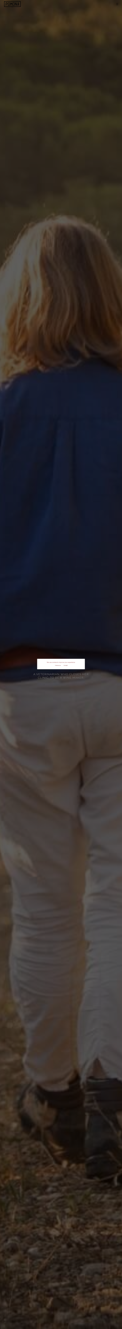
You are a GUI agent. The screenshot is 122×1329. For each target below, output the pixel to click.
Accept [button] (66, 665)
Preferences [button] (58, 665)
